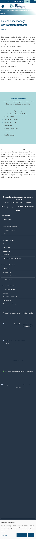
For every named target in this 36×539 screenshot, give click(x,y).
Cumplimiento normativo (9, 289)
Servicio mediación (7, 279)
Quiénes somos (7, 219)
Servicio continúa (7, 272)
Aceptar (31, 534)
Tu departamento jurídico (8, 265)
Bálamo (2, 10)
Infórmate (27, 1)
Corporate (5, 293)
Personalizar (4, 535)
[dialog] (18, 529)
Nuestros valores (7, 223)
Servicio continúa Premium (9, 275)
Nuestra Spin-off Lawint (9, 230)
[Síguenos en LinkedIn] (19, 210)
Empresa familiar (7, 247)
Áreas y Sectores (10, 10)
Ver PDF (3, 29)
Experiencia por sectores (7, 240)
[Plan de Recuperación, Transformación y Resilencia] (18, 374)
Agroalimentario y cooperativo (10, 244)
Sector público (6, 251)
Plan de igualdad (7, 300)
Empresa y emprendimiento (8, 286)
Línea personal (6, 268)
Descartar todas (22, 534)
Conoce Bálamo (5, 215)
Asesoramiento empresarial (10, 296)
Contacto (5, 233)
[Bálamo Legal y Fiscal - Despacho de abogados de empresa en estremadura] (18, 6)
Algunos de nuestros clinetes (10, 226)
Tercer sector (6, 254)
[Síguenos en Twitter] (17, 210)
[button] (2, 6)
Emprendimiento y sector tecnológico (12, 258)
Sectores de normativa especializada (12, 304)
